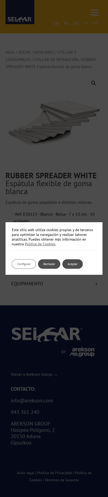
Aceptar (73, 264)
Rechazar (49, 264)
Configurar (24, 264)
